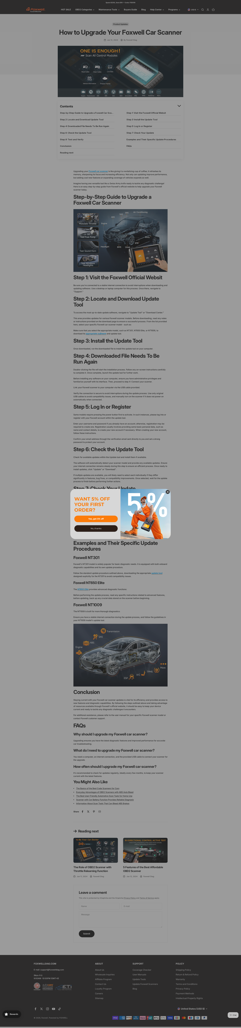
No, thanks (96, 528)
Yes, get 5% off (96, 519)
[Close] (168, 492)
